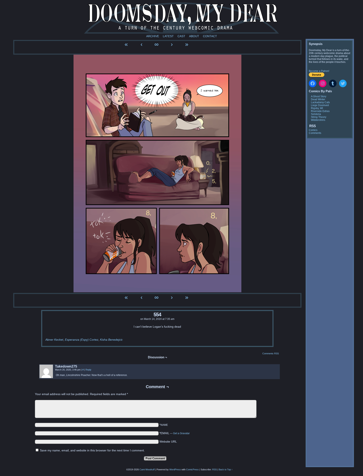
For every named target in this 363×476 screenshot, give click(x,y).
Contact (210, 36)
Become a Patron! (319, 71)
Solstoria (316, 114)
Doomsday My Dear (181, 18)
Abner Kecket (54, 339)
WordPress (175, 469)
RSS (214, 469)
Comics (313, 130)
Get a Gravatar (181, 433)
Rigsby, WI (317, 108)
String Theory (318, 117)
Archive (152, 36)
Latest (168, 36)
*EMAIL (174, 433)
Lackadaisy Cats (320, 102)
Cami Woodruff (147, 469)
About (194, 36)
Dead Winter (318, 99)
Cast (181, 36)
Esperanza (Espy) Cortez (81, 339)
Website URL (168, 441)
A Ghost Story (318, 96)
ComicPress (192, 469)
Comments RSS (270, 353)
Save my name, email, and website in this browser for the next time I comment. (92, 450)
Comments (315, 133)
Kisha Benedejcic (111, 339)
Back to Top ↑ (226, 469)
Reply (88, 369)
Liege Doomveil (320, 105)
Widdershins (318, 120)
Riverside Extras (320, 111)
